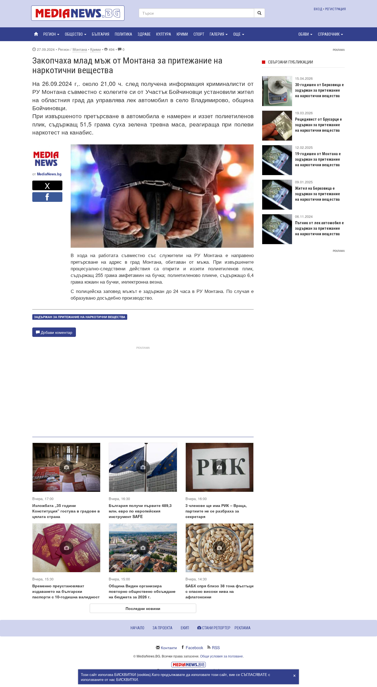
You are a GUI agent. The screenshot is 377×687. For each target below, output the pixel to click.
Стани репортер (215, 628)
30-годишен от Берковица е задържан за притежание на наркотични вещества (319, 90)
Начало (137, 628)
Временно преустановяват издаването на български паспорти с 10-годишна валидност (66, 591)
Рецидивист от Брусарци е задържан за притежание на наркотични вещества (318, 125)
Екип (185, 628)
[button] (51, 34)
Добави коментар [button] (56, 332)
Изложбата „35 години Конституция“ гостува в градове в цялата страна (66, 511)
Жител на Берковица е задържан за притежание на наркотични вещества (317, 194)
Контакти (169, 647)
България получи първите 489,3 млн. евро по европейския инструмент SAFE (140, 511)
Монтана (80, 49)
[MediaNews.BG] (81, 13)
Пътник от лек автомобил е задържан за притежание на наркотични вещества (319, 228)
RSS (216, 647)
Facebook (194, 647)
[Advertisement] (143, 389)
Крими (95, 49)
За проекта (162, 628)
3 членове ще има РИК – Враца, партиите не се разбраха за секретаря (216, 511)
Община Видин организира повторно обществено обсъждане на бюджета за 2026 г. (142, 591)
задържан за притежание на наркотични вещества (79, 317)
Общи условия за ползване (221, 656)
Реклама (243, 628)
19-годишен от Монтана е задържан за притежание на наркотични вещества (318, 159)
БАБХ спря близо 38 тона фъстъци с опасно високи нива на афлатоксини (219, 591)
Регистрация (335, 9)
